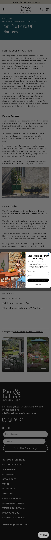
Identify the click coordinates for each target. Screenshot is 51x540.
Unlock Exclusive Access (38, 280)
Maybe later (38, 284)
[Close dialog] (49, 254)
